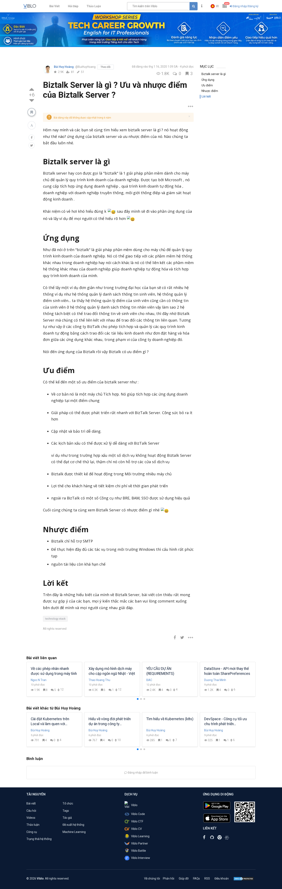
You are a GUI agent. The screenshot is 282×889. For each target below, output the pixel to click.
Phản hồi (168, 878)
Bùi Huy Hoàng (64, 66)
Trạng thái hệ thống (39, 839)
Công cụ (31, 832)
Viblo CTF (137, 821)
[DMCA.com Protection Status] (243, 878)
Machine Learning (74, 832)
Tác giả (67, 817)
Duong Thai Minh (215, 680)
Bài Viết (54, 6)
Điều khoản (221, 878)
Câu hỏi (31, 810)
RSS (207, 878)
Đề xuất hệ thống (73, 824)
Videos (30, 817)
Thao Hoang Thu (99, 680)
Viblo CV (136, 828)
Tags (66, 810)
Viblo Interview (140, 858)
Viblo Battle (138, 850)
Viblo (134, 805)
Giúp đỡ (183, 878)
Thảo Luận (93, 6)
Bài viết (31, 803)
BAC (149, 680)
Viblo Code (138, 814)
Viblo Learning (140, 836)
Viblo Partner (139, 843)
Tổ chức (68, 803)
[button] (214, 6)
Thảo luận (32, 824)
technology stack (55, 618)
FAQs (196, 878)
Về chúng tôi (152, 878)
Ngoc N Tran (38, 680)
